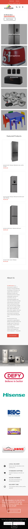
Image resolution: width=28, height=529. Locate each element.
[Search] (16, 7)
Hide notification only (19, 523)
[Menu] (19, 7)
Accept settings (8, 523)
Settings (14, 526)
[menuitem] (16, 7)
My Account (11, 1)
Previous (4, 188)
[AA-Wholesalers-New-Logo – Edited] (11, 7)
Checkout (17, 1)
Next (24, 188)
